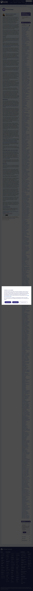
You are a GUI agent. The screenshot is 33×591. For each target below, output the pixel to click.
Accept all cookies (8, 302)
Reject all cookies (15, 302)
